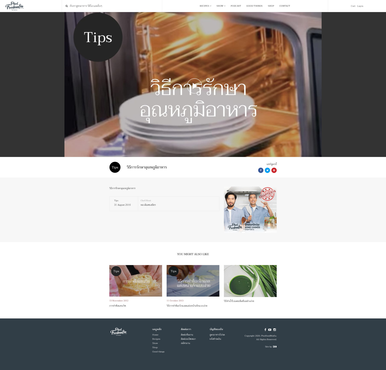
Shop (155, 347)
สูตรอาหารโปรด (217, 335)
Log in (360, 6)
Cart (353, 6)
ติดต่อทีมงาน (187, 335)
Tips (116, 200)
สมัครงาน (185, 343)
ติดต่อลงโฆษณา (188, 339)
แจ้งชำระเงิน (215, 339)
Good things (158, 352)
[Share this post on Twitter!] (267, 170)
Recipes (156, 339)
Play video (193, 84)
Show (155, 343)
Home (155, 335)
